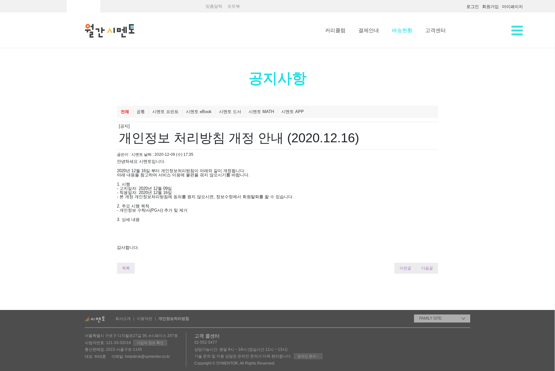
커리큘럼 (335, 30)
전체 (125, 111)
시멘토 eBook (199, 111)
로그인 (472, 6)
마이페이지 (512, 6)
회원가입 (490, 6)
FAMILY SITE (430, 318)
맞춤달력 (214, 6)
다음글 (427, 268)
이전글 (405, 268)
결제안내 (368, 30)
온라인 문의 (308, 356)
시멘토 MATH (261, 111)
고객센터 (435, 30)
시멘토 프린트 (165, 111)
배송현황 (402, 30)
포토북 (233, 6)
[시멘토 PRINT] (117, 4)
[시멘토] (49, 4)
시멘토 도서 (230, 111)
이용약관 (144, 318)
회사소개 (123, 318)
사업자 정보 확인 (150, 343)
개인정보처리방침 (173, 318)
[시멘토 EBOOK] (151, 4)
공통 (141, 111)
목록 (126, 268)
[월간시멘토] (83, 4)
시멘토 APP (292, 111)
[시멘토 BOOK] (186, 4)
